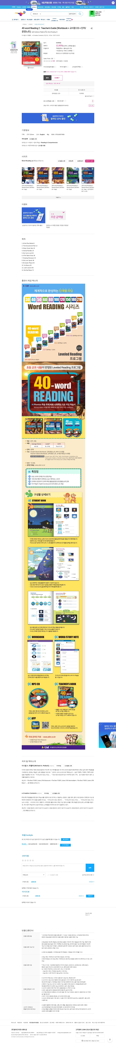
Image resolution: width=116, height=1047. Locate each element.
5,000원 (81, 93)
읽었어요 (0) (53, 844)
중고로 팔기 (60, 101)
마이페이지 (91, 7)
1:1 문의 (83, 1035)
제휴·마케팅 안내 (60, 1022)
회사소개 (13, 1022)
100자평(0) (59, 61)
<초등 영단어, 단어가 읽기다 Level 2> (82, 808)
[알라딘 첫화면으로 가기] (21, 13)
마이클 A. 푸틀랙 (26, 35)
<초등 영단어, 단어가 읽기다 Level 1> (38, 808)
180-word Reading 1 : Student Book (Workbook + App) (58, 187)
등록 (90, 867)
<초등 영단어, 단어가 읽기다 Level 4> (60, 808)
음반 (63, 7)
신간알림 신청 (33, 139)
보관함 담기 (80, 161)
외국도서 (34, 7)
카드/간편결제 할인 (49, 67)
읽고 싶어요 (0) (32, 844)
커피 (72, 7)
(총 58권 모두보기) (37, 161)
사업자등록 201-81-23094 (27, 1032)
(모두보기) (36, 783)
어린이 (31, 142)
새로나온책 (37, 19)
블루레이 (68, 7)
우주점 (59, 7)
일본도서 (23, 19)
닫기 (113, 2)
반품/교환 (71, 935)
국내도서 (19, 7)
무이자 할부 (63, 67)
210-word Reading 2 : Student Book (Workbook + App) (28, 187)
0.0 (54, 61)
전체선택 (71, 161)
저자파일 (58, 765)
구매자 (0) (25, 882)
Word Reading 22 (52, 32)
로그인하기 (66, 839)
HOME (13, 7)
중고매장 (54, 7)
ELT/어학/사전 (33, 145)
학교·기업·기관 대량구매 (98, 1022)
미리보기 (32, 67)
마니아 (24, 844)
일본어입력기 (72, 13)
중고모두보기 (88, 96)
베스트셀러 (30, 19)
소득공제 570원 (76, 67)
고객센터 (97, 7)
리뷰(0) (65, 61)
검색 (80, 14)
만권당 (29, 7)
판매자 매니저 (69, 1022)
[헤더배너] (97, 14)
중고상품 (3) (81, 90)
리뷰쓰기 (90, 895)
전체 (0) (33, 882)
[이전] (24, 53)
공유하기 (91, 28)
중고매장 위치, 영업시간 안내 (91, 1040)
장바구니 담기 (89, 161)
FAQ (97, 1035)
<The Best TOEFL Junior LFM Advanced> (39, 780)
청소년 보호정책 (44, 1022)
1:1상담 (65, 935)
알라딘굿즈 (40, 7)
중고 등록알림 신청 (49, 101)
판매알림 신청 (56, 93)
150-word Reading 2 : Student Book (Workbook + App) (73, 187)
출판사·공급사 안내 (79, 1022)
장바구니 (102, 7)
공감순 (81, 895)
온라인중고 (47, 7)
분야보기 (16, 19)
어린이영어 (62, 19)
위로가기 (110, 1040)
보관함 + (57, 77)
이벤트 (48, 19)
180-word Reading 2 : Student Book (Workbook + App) (43, 187)
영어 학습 (37, 142)
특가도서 (43, 19)
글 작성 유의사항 (87, 875)
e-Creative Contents (37, 35)
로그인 (81, 7)
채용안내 (19, 1022)
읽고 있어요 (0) (43, 844)
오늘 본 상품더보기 (88, 914)
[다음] (37, 53)
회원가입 (86, 7)
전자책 (24, 7)
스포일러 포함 (54, 875)
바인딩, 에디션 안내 (39, 24)
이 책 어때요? (65, 845)
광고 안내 (88, 1022)
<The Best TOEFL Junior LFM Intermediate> (63, 780)
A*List (50, 35)
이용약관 (25, 1022)
